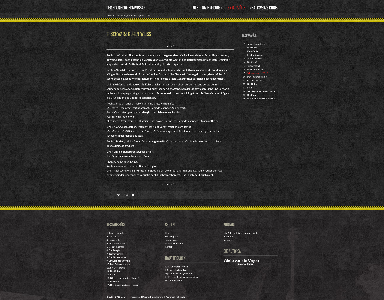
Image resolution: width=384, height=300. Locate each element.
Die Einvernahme (255, 69)
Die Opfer (252, 84)
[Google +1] (126, 195)
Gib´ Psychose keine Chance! (261, 91)
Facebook (228, 236)
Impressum (135, 297)
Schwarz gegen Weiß (141, 15)
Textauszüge (235, 7)
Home (111, 15)
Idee (195, 7)
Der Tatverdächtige (257, 76)
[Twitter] (119, 195)
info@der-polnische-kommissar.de (241, 233)
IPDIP (250, 87)
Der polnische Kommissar (126, 7)
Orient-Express (254, 58)
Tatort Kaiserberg (256, 44)
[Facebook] (112, 195)
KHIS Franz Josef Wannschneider (181, 277)
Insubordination (255, 55)
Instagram (229, 240)
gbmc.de (181, 297)
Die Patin (251, 95)
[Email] (133, 195)
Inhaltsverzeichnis (263, 7)
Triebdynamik (253, 65)
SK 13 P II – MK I (173, 280)
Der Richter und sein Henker (261, 98)
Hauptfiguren (212, 7)
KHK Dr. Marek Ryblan (176, 266)
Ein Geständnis (254, 80)
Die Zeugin (252, 62)
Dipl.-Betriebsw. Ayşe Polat (179, 273)
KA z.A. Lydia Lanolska (176, 270)
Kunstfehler (253, 51)
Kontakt (169, 246)
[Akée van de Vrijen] (242, 261)
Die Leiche (252, 47)
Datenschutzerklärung (152, 297)
